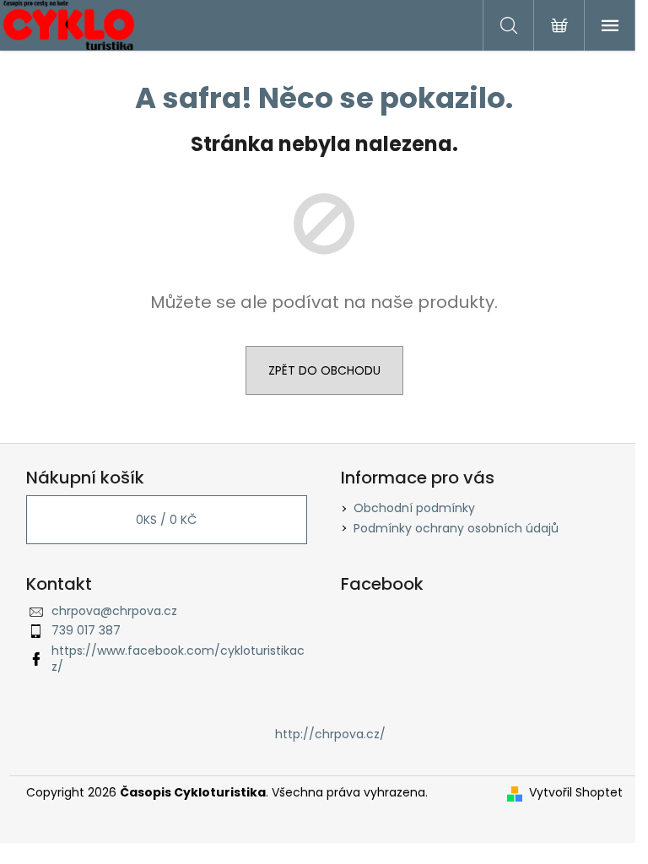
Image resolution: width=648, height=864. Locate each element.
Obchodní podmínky (414, 508)
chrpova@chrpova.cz (114, 610)
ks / (166, 519)
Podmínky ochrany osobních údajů (456, 528)
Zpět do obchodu (324, 370)
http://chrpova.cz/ (330, 734)
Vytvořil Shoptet (576, 793)
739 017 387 (86, 630)
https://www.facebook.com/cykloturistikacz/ (178, 658)
